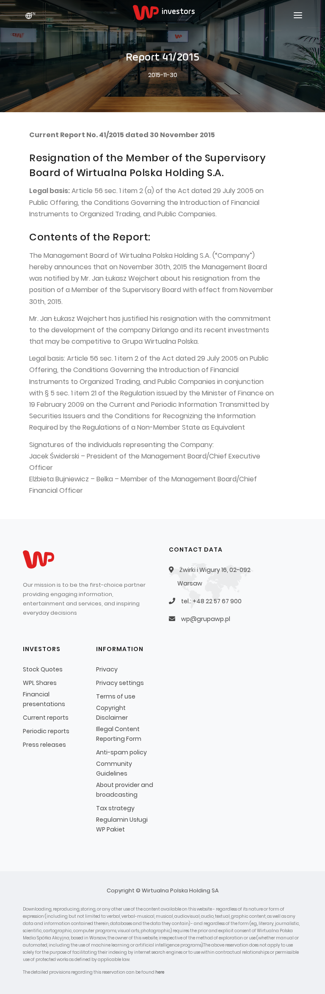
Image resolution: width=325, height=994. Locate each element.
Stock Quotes (43, 669)
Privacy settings (120, 683)
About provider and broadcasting (124, 790)
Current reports (46, 717)
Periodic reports (46, 731)
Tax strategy (115, 808)
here (159, 972)
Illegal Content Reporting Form (118, 734)
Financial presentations (44, 699)
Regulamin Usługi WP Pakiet (122, 824)
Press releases (44, 744)
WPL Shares (40, 683)
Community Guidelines (114, 768)
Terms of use (115, 696)
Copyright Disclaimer (112, 713)
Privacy (107, 669)
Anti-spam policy (121, 752)
